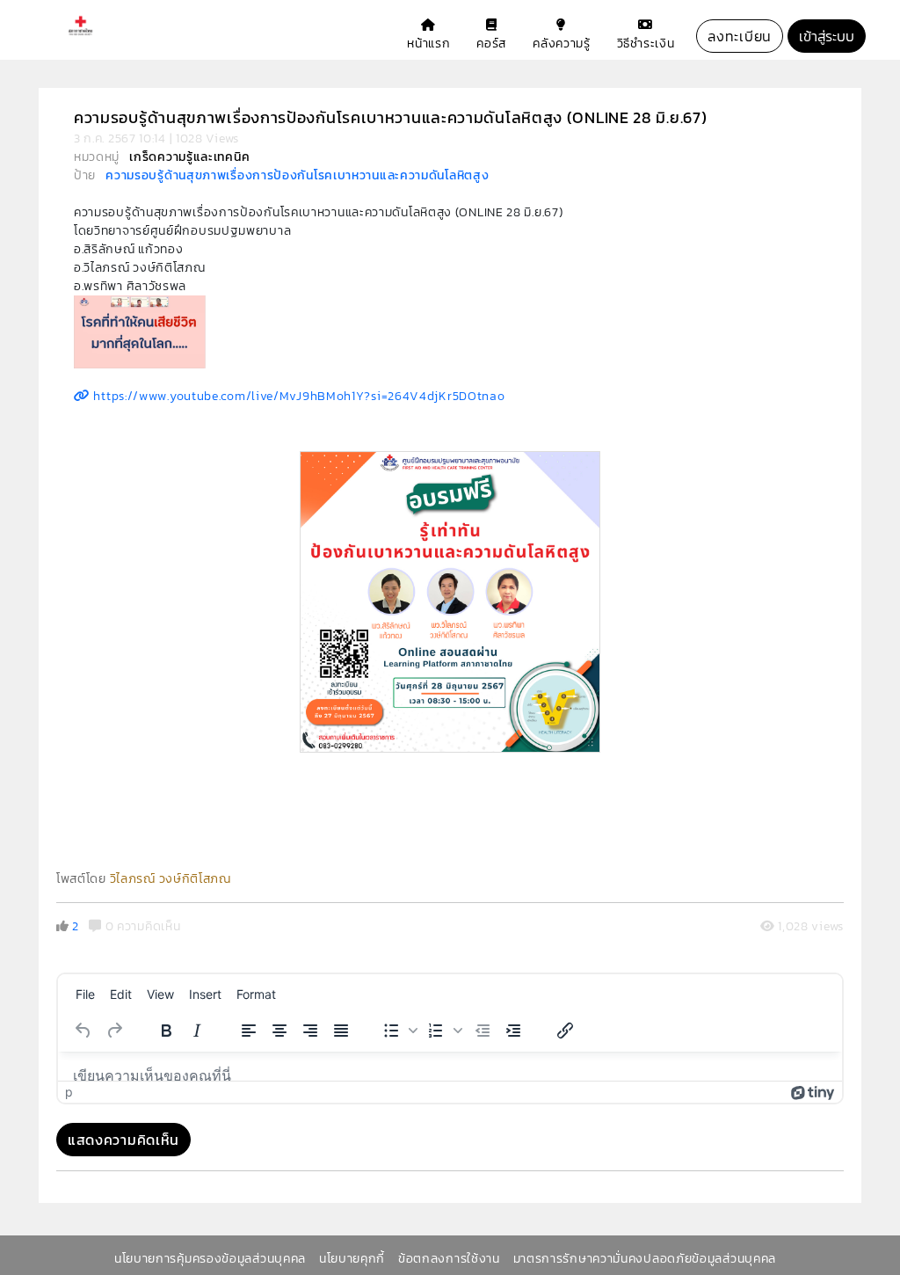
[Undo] (83, 1030)
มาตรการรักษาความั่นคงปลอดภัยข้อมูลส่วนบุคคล (646, 1259)
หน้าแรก (428, 43)
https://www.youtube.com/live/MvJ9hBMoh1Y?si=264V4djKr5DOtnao (297, 396)
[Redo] (114, 1030)
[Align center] (279, 1030)
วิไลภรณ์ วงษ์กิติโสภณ (170, 879)
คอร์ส (491, 43)
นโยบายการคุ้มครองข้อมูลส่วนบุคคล (211, 1259)
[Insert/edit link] (565, 1030)
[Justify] (341, 1030)
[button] (400, 1030)
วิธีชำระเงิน (646, 43)
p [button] (69, 1091)
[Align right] (310, 1030)
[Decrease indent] (482, 1030)
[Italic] (197, 1030)
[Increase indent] (513, 1030)
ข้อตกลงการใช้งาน (451, 1259)
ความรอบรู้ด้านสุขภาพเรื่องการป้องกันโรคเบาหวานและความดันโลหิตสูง (297, 175)
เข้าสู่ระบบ (826, 36)
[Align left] (249, 1030)
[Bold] (166, 1030)
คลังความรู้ (562, 43)
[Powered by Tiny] (813, 1091)
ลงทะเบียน (740, 36)
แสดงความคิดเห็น (123, 1139)
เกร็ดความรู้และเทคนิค (189, 157)
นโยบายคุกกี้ (353, 1259)
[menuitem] (85, 994)
